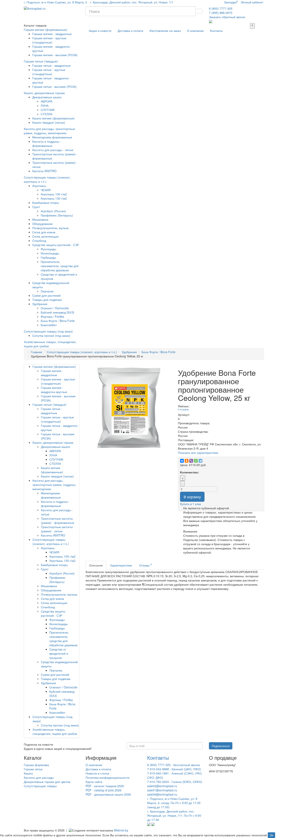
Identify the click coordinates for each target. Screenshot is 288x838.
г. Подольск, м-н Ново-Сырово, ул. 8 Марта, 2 (55, 2)
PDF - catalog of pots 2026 (103, 790)
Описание (96, 565)
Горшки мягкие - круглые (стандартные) (49, 40)
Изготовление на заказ (165, 30)
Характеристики (121, 565)
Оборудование (42, 224)
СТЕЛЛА (46, 114)
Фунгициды (48, 249)
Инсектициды (50, 253)
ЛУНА (44, 105)
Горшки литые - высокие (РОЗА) (54, 86)
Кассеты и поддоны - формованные (46, 143)
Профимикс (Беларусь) (57, 215)
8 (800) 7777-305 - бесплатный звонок (173, 765)
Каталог (35, 25)
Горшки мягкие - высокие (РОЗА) (55, 55)
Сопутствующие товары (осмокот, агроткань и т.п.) (82, 352)
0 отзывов (183, 409)
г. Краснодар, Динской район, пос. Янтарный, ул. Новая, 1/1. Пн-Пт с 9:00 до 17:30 (174, 815)
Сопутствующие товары (40, 786)
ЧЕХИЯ (46, 190)
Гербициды (48, 257)
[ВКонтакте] (182, 461)
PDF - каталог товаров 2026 (105, 786)
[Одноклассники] (186, 461)
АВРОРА (46, 101)
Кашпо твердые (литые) (48, 122)
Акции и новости (100, 30)
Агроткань (39, 186)
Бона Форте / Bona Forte (58, 321)
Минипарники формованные (52, 137)
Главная (36, 352)
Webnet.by (121, 830)
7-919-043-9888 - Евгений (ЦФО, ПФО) (174, 769)
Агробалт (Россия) (53, 211)
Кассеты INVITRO (44, 171)
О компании (195, 30)
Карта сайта (94, 782)
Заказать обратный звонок (227, 17)
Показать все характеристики (198, 452)
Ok (271, 835)
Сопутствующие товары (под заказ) (48, 331)
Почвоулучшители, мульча (50, 228)
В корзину (192, 496)
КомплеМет (49, 325)
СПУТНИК (48, 110)
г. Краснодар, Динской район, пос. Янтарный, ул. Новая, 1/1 (131, 2)
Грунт (36, 207)
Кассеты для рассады (39, 777)
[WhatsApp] (196, 461)
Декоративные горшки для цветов (47, 782)
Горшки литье (33, 769)
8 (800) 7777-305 (220, 8)
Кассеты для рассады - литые (52, 150)
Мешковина (40, 219)
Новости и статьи (97, 773)
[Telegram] (200, 461)
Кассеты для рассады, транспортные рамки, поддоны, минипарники (49, 131)
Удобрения (39, 304)
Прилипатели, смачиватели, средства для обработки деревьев (60, 266)
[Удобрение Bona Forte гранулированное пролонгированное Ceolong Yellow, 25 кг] (129, 407)
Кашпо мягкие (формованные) (53, 118)
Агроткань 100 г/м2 (54, 194)
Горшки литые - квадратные (51, 65)
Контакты (216, 30)
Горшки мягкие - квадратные (52, 34)
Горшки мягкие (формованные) (45, 29)
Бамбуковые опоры (45, 202)
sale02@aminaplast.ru (162, 786)
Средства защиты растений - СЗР (55, 245)
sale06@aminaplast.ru (162, 794)
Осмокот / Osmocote (55, 308)
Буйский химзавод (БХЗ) (57, 312)
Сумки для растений (46, 295)
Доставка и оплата (130, 30)
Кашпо (28, 773)
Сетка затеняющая (45, 236)
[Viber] (191, 461)
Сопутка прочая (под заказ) (51, 335)
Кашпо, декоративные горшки (44, 93)
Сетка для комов (43, 232)
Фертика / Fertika (52, 316)
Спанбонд (39, 240)
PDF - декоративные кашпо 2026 (108, 794)
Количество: (189, 472)
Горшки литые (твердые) (41, 61)
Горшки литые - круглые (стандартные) (48, 72)
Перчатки (47, 291)
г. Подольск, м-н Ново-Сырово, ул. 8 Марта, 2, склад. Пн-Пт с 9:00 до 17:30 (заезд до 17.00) (174, 802)
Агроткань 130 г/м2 (54, 198)
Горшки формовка (36, 765)
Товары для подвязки (47, 299)
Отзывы (145, 565)
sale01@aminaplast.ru (162, 790)
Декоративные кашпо (47, 97)
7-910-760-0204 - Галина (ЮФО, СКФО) (174, 782)
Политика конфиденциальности (107, 777)
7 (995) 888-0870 (220, 13)
